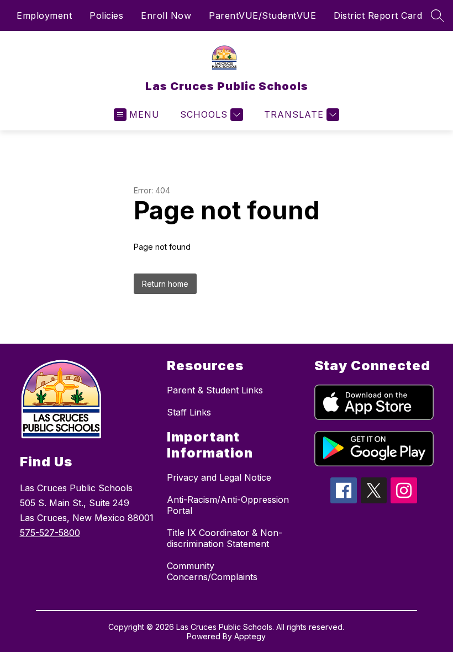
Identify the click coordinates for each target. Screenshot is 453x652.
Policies (106, 15)
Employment (44, 15)
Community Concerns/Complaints (212, 571)
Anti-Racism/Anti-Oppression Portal (228, 505)
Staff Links (189, 412)
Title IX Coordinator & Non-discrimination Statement (224, 538)
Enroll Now (166, 15)
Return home (165, 283)
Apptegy (250, 636)
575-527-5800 (50, 532)
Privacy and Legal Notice (219, 477)
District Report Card (378, 15)
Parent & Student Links (215, 390)
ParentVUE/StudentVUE (262, 15)
